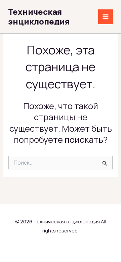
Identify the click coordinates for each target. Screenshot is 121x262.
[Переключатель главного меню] (105, 16)
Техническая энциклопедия (39, 16)
